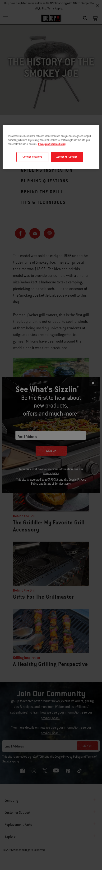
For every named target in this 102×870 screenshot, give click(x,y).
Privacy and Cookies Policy (51, 144)
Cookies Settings (32, 157)
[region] (51, 147)
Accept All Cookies (66, 157)
